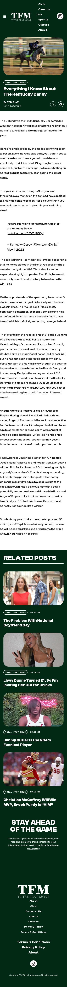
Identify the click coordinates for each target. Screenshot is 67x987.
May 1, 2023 (15, 250)
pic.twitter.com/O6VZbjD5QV (25, 233)
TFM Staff (13, 102)
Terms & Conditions (33, 932)
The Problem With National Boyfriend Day (28, 622)
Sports (43, 19)
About (42, 29)
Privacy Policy (33, 926)
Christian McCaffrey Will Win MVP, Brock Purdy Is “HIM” (29, 802)
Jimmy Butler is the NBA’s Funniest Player (27, 742)
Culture (43, 24)
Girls (41, 4)
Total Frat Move (15, 82)
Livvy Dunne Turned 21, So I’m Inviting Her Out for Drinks (30, 682)
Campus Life (43, 12)
